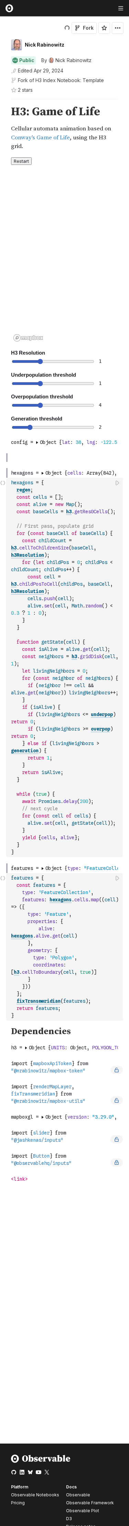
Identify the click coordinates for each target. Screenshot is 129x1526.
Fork (88, 28)
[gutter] (3, 128)
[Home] (41, 1461)
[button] (3, 102)
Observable (78, 1494)
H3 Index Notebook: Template (69, 80)
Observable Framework (90, 1502)
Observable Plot (82, 1510)
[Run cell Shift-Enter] (117, 483)
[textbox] (65, 667)
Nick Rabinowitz (44, 45)
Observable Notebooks (35, 1494)
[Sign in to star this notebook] (104, 28)
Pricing (18, 1502)
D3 (69, 1518)
